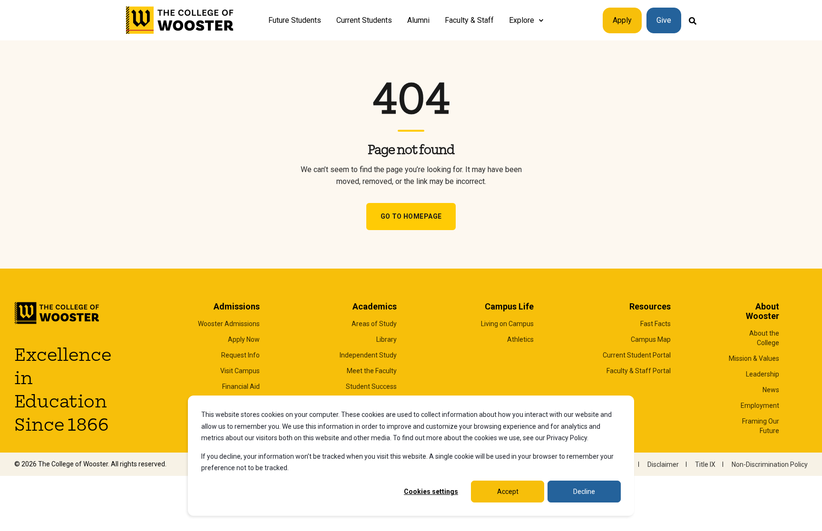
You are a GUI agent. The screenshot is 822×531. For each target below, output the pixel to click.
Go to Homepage (411, 216)
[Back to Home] (180, 20)
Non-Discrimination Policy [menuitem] (770, 464)
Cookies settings (431, 491)
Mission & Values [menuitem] (754, 358)
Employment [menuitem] (760, 405)
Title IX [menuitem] (705, 464)
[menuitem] (541, 20)
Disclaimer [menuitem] (663, 464)
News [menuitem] (771, 390)
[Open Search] (692, 20)
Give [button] (663, 20)
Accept (508, 491)
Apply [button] (622, 20)
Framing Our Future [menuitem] (760, 425)
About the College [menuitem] (764, 338)
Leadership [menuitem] (762, 374)
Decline (584, 491)
